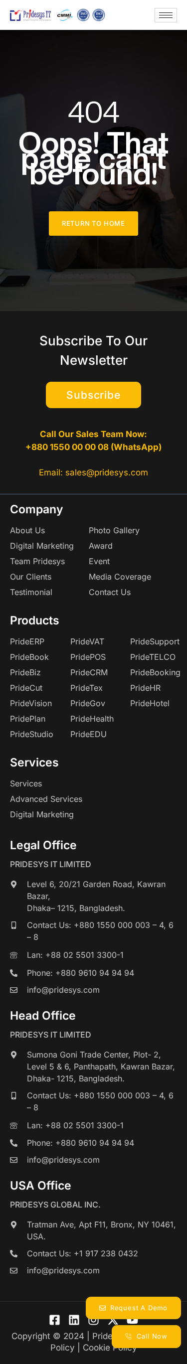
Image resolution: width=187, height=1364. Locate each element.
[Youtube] (132, 1320)
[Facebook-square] (54, 1320)
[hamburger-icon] (166, 15)
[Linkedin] (74, 1320)
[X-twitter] (113, 1320)
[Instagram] (93, 1320)
